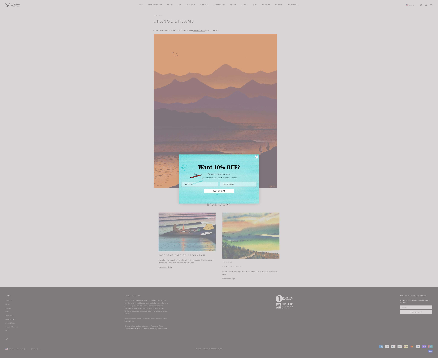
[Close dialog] (256, 156)
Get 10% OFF (219, 191)
